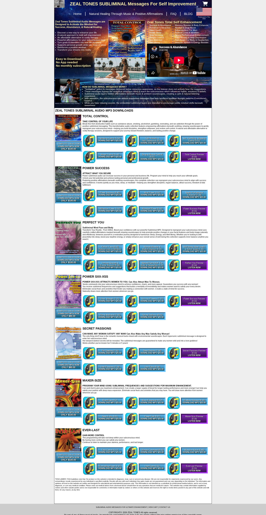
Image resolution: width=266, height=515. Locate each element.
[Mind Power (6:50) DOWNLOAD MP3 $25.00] (152, 201)
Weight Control (156, 37)
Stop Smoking (156, 35)
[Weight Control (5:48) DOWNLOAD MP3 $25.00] (110, 163)
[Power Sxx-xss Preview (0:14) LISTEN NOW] (194, 307)
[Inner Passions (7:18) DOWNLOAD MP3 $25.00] (110, 375)
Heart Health (155, 30)
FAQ (173, 14)
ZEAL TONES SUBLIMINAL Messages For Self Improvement (133, 3)
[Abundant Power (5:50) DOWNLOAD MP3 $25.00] (152, 217)
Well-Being (154, 42)
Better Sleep (155, 32)
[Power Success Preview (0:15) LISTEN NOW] (194, 217)
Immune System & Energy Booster (191, 42)
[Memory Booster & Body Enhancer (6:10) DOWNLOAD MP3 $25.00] (152, 255)
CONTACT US (164, 507)
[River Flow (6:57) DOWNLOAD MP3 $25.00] (110, 409)
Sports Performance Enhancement (192, 35)
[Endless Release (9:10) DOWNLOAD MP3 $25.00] (194, 409)
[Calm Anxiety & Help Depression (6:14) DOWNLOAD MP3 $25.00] (152, 147)
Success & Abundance (160, 25)
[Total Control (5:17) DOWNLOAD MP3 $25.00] (110, 458)
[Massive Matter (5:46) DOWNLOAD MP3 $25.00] (194, 458)
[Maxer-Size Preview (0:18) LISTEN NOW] (194, 425)
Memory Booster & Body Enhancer (192, 25)
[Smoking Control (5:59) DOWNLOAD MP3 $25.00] (110, 147)
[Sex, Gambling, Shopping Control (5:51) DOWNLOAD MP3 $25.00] (194, 147)
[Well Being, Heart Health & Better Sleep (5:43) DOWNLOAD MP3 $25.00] (194, 255)
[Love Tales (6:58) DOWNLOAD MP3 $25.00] (152, 375)
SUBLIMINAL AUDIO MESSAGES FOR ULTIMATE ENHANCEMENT (121, 507)
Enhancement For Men (186, 30)
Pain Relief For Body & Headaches (192, 40)
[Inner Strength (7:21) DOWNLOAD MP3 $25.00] (110, 307)
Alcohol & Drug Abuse (185, 27)
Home (77, 14)
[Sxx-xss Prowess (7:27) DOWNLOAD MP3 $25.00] (152, 307)
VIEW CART (153, 507)
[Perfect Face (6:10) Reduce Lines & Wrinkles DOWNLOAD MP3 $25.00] (110, 255)
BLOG (188, 14)
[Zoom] (68, 127)
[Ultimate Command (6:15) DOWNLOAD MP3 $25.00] (152, 458)
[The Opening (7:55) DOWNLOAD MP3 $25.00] (110, 359)
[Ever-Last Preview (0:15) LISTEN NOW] (194, 475)
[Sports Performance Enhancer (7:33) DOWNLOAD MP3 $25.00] (194, 201)
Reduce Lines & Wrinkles (187, 32)
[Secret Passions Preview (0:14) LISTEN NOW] (194, 359)
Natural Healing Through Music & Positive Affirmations (126, 14)
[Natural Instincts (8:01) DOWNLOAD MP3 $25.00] (152, 323)
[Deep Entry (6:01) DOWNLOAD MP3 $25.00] (110, 425)
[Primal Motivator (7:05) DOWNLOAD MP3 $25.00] (110, 323)
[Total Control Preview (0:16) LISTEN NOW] (194, 163)
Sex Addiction (155, 40)
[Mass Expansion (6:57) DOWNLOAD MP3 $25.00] (152, 409)
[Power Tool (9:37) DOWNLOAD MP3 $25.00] (152, 425)
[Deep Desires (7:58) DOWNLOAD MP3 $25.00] (152, 359)
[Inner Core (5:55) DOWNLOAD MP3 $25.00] (152, 475)
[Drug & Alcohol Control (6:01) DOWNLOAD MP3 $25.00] (152, 163)
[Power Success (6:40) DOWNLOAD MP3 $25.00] (110, 201)
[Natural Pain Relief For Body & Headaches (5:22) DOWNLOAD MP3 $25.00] (152, 271)
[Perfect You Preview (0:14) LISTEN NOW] (194, 271)
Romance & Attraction (159, 27)
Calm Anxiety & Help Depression (190, 37)
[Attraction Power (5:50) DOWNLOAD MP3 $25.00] (110, 217)
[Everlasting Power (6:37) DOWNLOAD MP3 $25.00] (110, 475)
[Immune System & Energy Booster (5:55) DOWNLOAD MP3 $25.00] (110, 271)
